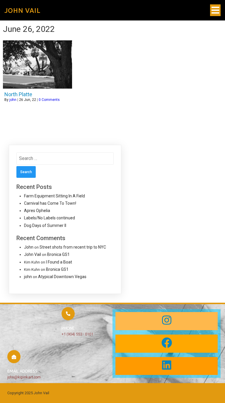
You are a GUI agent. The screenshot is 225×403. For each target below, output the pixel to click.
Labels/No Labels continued (49, 218)
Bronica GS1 (58, 254)
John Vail (32, 254)
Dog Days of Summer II (45, 225)
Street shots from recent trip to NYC (73, 247)
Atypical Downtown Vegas (62, 276)
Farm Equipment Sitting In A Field (54, 196)
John (28, 247)
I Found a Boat (59, 262)
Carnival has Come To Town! (50, 203)
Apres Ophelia (37, 210)
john (12, 100)
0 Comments (49, 100)
